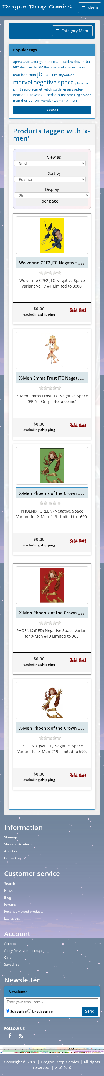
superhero (51, 95)
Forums (10, 904)
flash (48, 67)
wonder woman (53, 100)
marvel (22, 82)
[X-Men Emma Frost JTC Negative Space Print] (52, 350)
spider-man (62, 89)
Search (9, 883)
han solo (59, 67)
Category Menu (75, 30)
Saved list (11, 964)
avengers (38, 61)
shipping (47, 314)
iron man (28, 75)
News (8, 890)
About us (11, 851)
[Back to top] (98, 1070)
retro (26, 89)
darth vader (29, 67)
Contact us (12, 858)
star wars (34, 95)
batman (53, 61)
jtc (40, 74)
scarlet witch (42, 89)
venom (34, 100)
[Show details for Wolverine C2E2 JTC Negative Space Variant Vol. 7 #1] (52, 235)
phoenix (81, 83)
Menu (92, 7)
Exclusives (12, 918)
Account (10, 943)
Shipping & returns (18, 844)
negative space (53, 82)
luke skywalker (62, 75)
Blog (7, 897)
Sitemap (10, 837)
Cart (7, 957)
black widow (71, 61)
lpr (47, 74)
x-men (71, 100)
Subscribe (18, 1011)
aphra (17, 61)
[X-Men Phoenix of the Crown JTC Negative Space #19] (52, 465)
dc (41, 67)
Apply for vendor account (23, 950)
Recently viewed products (23, 911)
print (17, 89)
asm (26, 61)
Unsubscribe (42, 1011)
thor (24, 100)
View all (52, 110)
